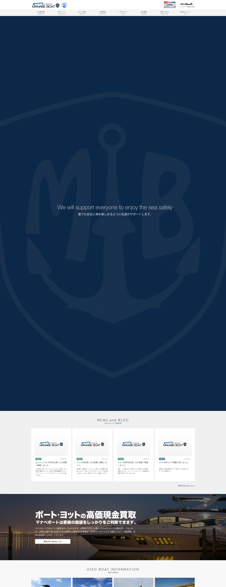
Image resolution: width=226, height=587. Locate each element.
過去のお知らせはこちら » (186, 485)
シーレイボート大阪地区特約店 (186, 6)
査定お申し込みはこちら (53, 541)
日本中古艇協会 (64, 4)
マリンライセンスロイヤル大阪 (170, 4)
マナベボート (45, 4)
